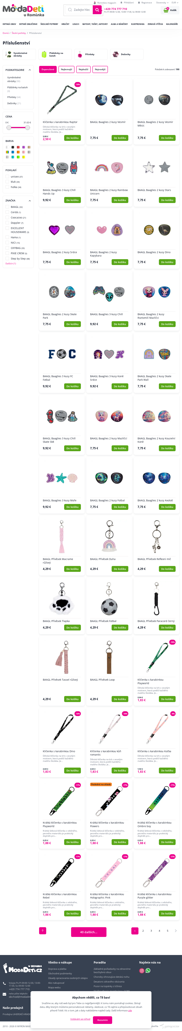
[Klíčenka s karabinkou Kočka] (157, 742)
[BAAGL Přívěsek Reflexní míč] (157, 545)
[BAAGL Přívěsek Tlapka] (62, 605)
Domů (6, 33)
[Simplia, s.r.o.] (169, 1025)
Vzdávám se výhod (80, 1019)
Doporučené (48, 69)
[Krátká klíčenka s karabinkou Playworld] (62, 814)
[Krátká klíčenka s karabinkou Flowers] (109, 814)
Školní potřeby (19, 33)
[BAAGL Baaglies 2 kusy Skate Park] (62, 300)
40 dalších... (88, 932)
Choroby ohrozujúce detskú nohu (112, 976)
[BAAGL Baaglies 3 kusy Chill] (109, 300)
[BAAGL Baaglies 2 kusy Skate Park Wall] (157, 362)
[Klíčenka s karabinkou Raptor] (62, 111)
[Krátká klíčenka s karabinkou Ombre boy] (157, 814)
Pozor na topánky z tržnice (108, 986)
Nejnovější (100, 69)
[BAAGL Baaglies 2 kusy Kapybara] (109, 238)
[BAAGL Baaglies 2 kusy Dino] (157, 238)
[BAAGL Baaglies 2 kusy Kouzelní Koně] (157, 424)
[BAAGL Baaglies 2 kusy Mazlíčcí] (109, 424)
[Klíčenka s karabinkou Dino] (62, 742)
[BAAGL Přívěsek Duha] (109, 545)
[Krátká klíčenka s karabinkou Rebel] (62, 885)
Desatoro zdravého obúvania (109, 981)
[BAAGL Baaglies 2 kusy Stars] (157, 176)
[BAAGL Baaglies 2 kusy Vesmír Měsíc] (157, 111)
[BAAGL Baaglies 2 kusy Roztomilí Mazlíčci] (157, 300)
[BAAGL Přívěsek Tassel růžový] (62, 671)
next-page (175, 930)
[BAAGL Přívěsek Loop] (109, 671)
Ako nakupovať (56, 982)
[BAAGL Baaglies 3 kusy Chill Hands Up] (62, 176)
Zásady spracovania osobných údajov (68, 978)
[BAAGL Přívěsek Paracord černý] (157, 605)
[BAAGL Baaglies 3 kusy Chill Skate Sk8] (62, 424)
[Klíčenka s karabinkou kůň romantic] (109, 742)
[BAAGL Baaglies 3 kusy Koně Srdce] (109, 362)
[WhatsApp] (148, 970)
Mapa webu (54, 987)
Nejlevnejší (66, 69)
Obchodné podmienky (60, 973)
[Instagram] (141, 970)
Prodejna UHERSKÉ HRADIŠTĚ (18, 1014)
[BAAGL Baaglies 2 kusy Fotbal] (109, 485)
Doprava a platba (57, 968)
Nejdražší (83, 69)
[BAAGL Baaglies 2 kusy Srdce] (62, 238)
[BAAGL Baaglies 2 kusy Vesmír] (109, 111)
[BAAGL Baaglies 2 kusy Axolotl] (157, 485)
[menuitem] (105, 2)
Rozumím (102, 1020)
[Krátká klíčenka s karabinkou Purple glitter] (157, 885)
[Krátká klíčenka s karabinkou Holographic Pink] (109, 885)
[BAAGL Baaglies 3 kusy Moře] (62, 485)
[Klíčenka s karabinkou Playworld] (157, 671)
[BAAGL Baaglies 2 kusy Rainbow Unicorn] (109, 176)
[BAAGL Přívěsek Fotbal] (109, 605)
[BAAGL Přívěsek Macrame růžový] (62, 545)
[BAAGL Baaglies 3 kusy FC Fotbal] (62, 362)
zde (130, 1010)
